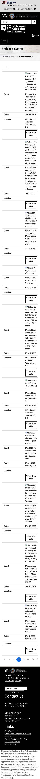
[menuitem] (35, 35)
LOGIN (36, 36)
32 (24, 659)
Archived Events (26, 56)
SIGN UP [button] (14, 692)
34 (33, 659)
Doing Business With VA (16, 739)
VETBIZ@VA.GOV (13, 713)
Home (5, 56)
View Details (31, 134)
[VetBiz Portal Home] (9, 2)
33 (28, 659)
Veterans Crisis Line (14, 675)
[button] (34, 9)
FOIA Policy (10, 744)
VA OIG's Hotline (12, 742)
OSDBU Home (11, 731)
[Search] (34, 22)
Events (13, 56)
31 (19, 659)
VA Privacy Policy (13, 681)
